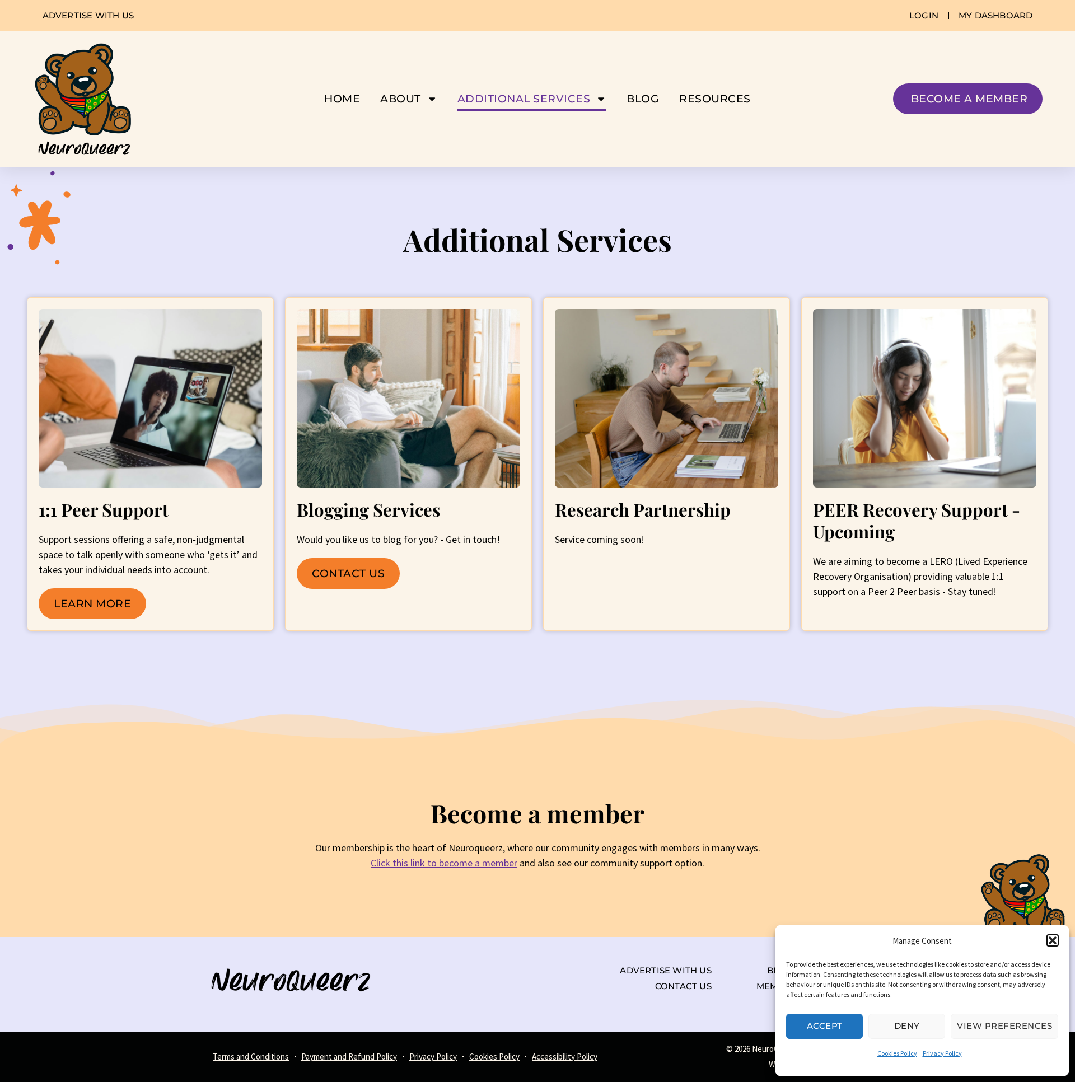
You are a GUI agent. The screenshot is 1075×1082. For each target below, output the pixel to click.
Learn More (92, 603)
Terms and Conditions (251, 1056)
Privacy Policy (942, 1053)
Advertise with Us (665, 970)
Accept (825, 1025)
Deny (907, 1025)
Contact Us (348, 573)
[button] (1052, 940)
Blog (643, 98)
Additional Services (524, 98)
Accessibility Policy (564, 1056)
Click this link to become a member (444, 862)
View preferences (1004, 1025)
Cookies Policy (897, 1053)
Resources (715, 98)
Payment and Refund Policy (349, 1056)
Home (342, 98)
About (400, 98)
